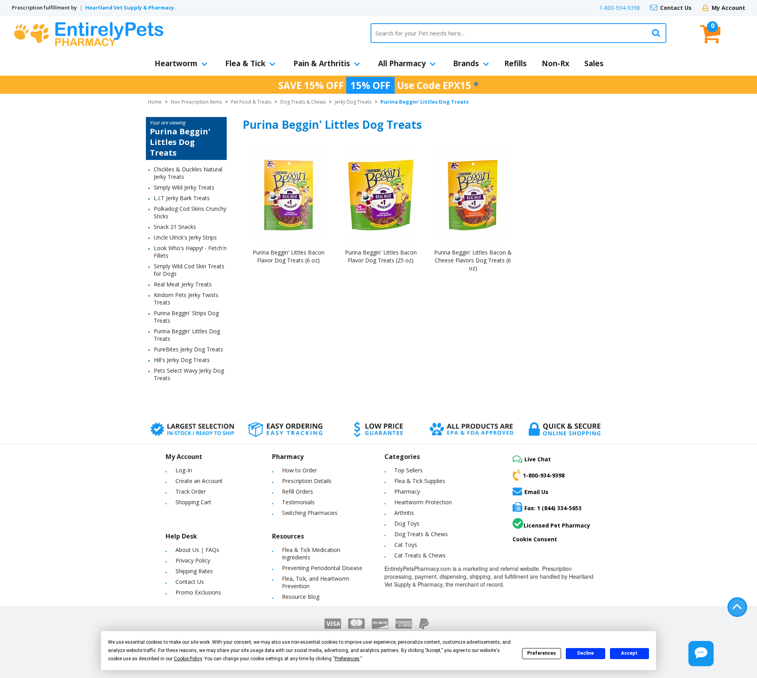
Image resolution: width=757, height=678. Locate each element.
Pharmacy (407, 491)
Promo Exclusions (198, 592)
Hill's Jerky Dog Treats (182, 360)
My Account (728, 7)
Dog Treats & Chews (303, 101)
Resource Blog (300, 596)
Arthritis (404, 512)
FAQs (212, 550)
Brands (466, 63)
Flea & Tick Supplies (419, 481)
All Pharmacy (402, 63)
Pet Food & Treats (251, 101)
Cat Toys (405, 544)
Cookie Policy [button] (188, 658)
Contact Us (676, 7)
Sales (594, 63)
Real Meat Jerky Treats (183, 284)
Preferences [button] (347, 658)
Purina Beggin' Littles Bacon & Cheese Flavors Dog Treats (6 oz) (473, 260)
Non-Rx (555, 63)
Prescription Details (307, 481)
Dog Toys (407, 523)
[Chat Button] (701, 653)
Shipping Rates (194, 571)
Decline (585, 653)
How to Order (299, 470)
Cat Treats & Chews (420, 555)
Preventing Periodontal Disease (322, 568)
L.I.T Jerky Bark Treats (182, 198)
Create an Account (199, 481)
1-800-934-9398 (619, 7)
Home (155, 101)
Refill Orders (297, 491)
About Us (187, 550)
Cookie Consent (535, 539)
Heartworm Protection (423, 502)
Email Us (536, 491)
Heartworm (176, 63)
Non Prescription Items (196, 101)
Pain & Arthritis (321, 63)
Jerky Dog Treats (353, 101)
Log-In (183, 470)
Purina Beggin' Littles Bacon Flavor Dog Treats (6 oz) (288, 256)
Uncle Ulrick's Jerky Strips (185, 237)
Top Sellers (408, 470)
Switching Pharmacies (309, 512)
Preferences (541, 653)
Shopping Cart (193, 502)
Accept (629, 653)
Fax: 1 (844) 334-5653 (553, 508)
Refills (515, 63)
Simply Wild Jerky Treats (184, 187)
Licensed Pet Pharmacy (557, 525)
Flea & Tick (245, 63)
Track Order (190, 491)
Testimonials (298, 502)
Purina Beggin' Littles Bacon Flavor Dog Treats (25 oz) (381, 256)
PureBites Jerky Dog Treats (188, 349)
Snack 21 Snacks (175, 226)
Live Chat (537, 459)
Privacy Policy (192, 560)
